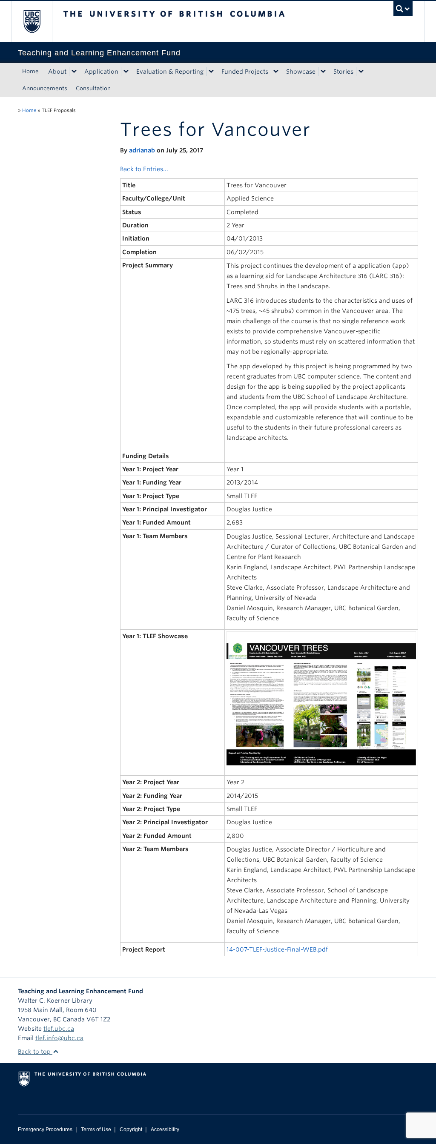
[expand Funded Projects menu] (276, 71)
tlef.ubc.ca (58, 1028)
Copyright (131, 1130)
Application (101, 71)
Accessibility (165, 1130)
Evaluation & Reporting (170, 71)
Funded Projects (244, 71)
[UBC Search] (403, 8)
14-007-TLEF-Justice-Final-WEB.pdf (277, 949)
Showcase (301, 71)
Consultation (93, 88)
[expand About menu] (74, 71)
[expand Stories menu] (361, 71)
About (57, 71)
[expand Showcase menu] (323, 71)
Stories (343, 71)
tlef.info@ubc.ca (59, 1038)
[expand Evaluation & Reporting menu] (211, 71)
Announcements (44, 88)
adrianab (142, 150)
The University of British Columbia (38, 21)
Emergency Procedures (45, 1130)
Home (30, 71)
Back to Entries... (144, 169)
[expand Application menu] (126, 71)
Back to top (35, 1051)
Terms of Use (96, 1130)
